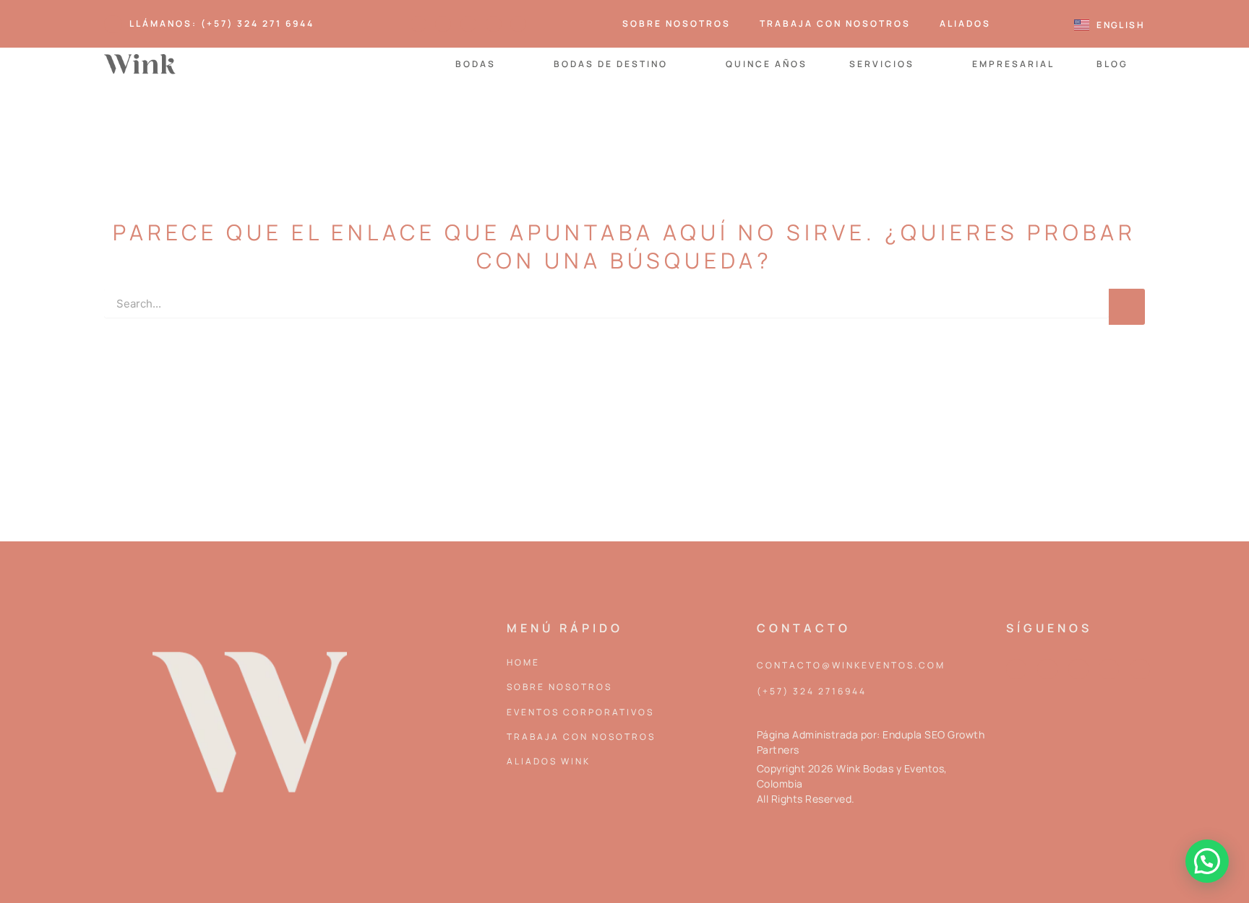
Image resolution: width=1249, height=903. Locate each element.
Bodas (475, 64)
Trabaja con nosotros (835, 23)
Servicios (881, 64)
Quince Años (766, 64)
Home (523, 662)
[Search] (1127, 307)
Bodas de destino (611, 64)
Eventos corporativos (580, 712)
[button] (1207, 861)
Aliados (965, 23)
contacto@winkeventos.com (851, 665)
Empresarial (1013, 64)
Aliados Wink (549, 761)
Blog (1112, 64)
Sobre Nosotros (676, 23)
